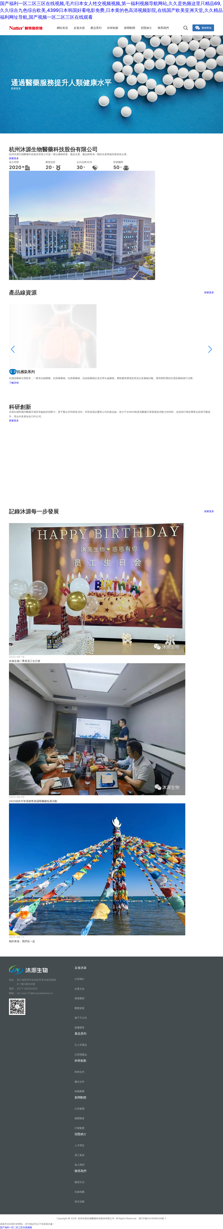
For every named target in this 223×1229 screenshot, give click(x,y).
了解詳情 (14, 382)
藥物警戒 (206, 27)
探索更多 (14, 158)
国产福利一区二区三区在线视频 (16, 1227)
